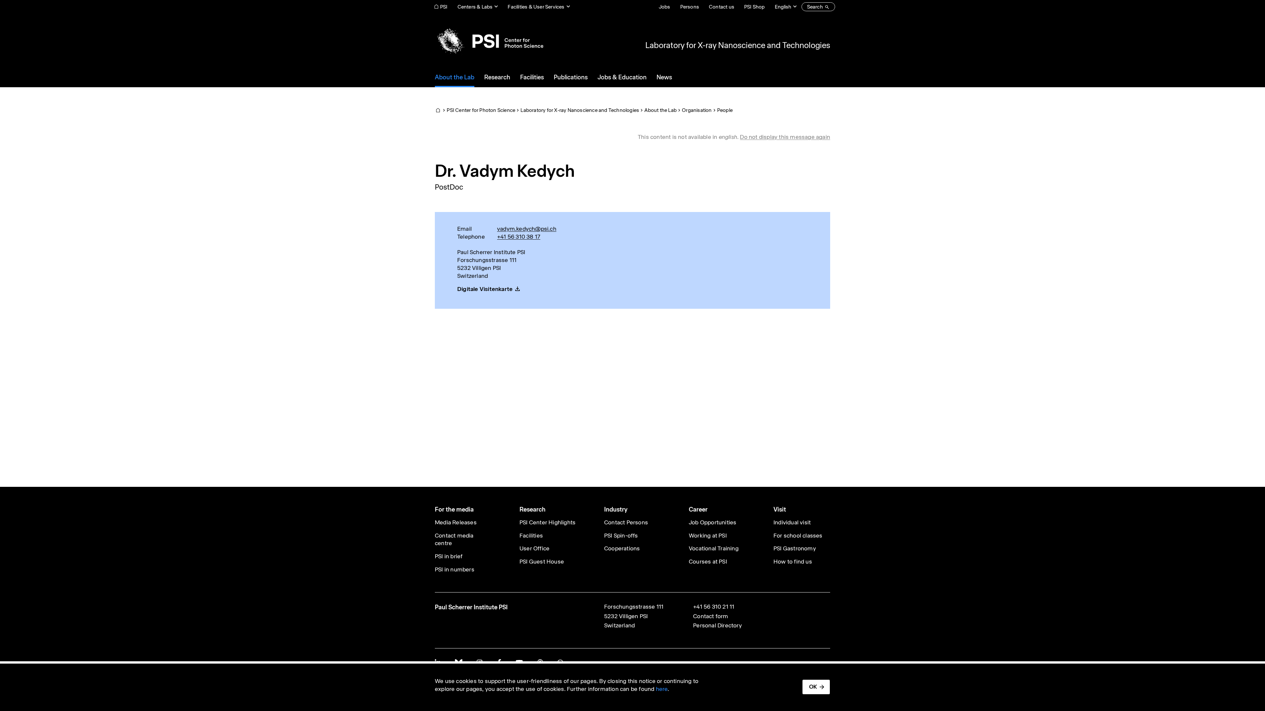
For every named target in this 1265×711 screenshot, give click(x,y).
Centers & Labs (475, 7)
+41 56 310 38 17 (518, 236)
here (662, 689)
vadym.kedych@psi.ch (526, 228)
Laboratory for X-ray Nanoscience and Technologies (737, 45)
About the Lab (660, 110)
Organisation (697, 110)
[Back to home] (489, 41)
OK (813, 686)
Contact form (710, 616)
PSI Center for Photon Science (481, 110)
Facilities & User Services (536, 7)
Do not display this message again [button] (785, 137)
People (725, 110)
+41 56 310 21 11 (713, 606)
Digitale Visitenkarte (485, 289)
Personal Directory (717, 625)
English (783, 7)
